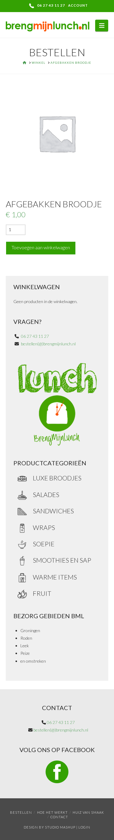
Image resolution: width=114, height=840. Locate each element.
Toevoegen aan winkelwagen (41, 247)
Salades (46, 494)
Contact (59, 817)
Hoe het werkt (52, 812)
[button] (101, 25)
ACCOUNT (78, 5)
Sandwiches (53, 511)
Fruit (42, 593)
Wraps (44, 527)
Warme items (55, 577)
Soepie (43, 544)
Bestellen (21, 812)
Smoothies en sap (62, 560)
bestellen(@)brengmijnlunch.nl (48, 343)
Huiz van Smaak (88, 812)
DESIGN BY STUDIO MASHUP (49, 827)
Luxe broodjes (57, 478)
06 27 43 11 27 (51, 5)
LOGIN (84, 827)
